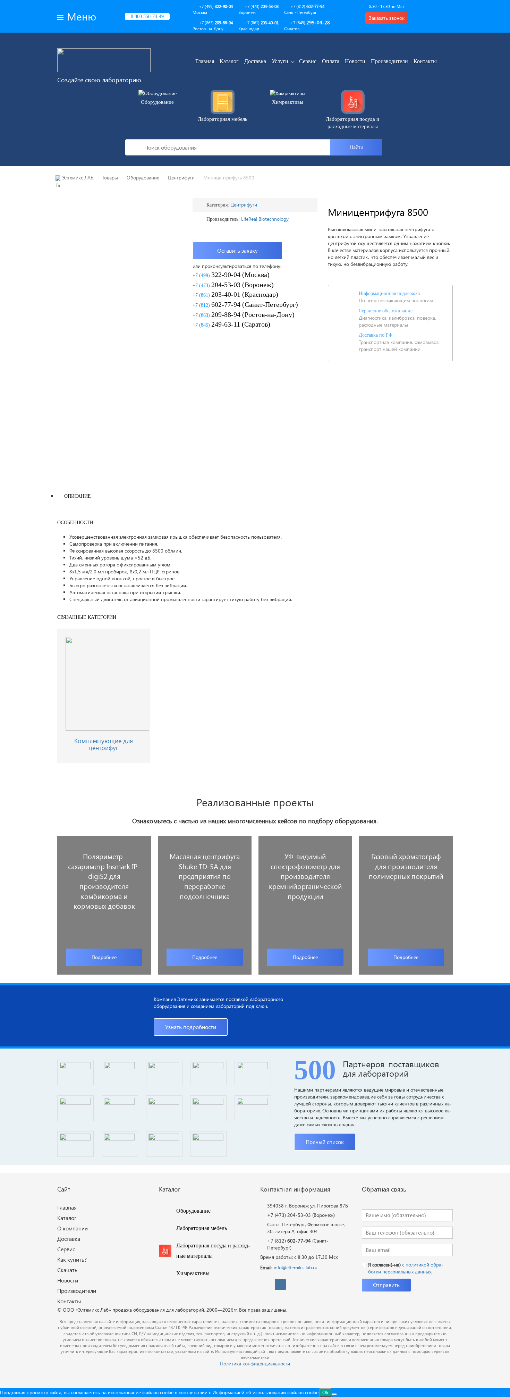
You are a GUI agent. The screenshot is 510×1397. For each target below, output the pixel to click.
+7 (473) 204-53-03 (289, 1215)
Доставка (255, 61)
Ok (325, 1392)
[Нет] (334, 1394)
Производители (389, 61)
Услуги (280, 61)
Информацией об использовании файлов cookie (265, 1392)
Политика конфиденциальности (255, 1363)
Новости (355, 61)
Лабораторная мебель (222, 119)
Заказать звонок (387, 18)
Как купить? (72, 1259)
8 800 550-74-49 (147, 16)
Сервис (307, 61)
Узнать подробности (190, 1026)
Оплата (330, 61)
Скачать (67, 1269)
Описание (77, 496)
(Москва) (231, 274)
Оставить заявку (237, 250)
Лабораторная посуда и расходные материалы (352, 122)
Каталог (229, 61)
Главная (204, 61)
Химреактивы (287, 102)
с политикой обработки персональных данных (405, 1268)
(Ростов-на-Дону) (244, 314)
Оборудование (157, 102)
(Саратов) (231, 324)
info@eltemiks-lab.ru (295, 1267)
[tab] (77, 496)
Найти (356, 147)
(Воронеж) (233, 284)
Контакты (425, 61)
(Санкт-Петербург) (245, 304)
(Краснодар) (235, 294)
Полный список (325, 1141)
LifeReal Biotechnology (265, 219)
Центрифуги (243, 204)
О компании (72, 1228)
